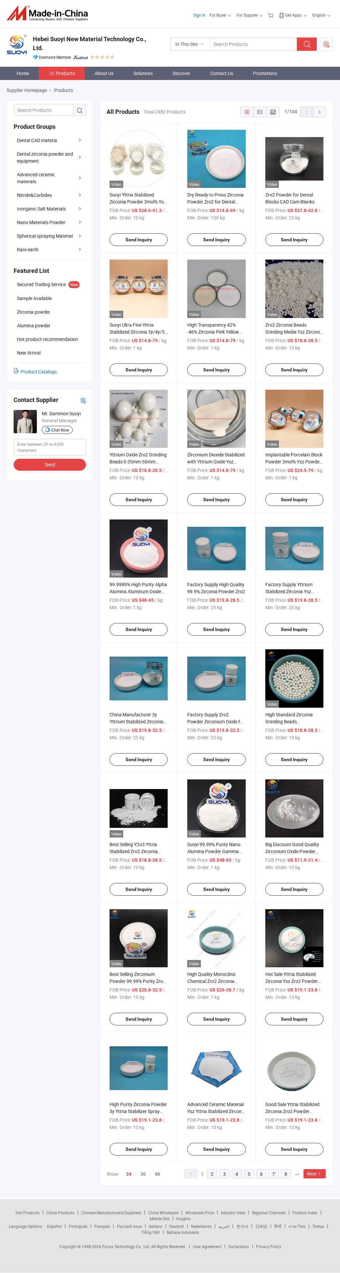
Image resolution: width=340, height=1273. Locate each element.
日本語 (261, 1226)
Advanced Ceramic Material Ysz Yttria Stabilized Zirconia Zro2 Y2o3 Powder (216, 1111)
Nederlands (201, 1226)
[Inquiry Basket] (271, 15)
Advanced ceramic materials (36, 178)
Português (78, 1226)
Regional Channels (269, 1212)
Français (102, 1226)
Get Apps (293, 15)
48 (157, 1174)
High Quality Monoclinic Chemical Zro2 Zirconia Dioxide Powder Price (211, 981)
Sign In (199, 15)
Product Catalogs (39, 371)
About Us (104, 73)
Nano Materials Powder (41, 222)
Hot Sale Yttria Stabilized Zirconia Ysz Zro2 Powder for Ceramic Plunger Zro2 (291, 981)
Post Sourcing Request (326, 44)
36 (143, 1174)
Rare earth (28, 249)
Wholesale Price (199, 1212)
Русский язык (129, 1226)
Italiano (155, 1226)
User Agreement (207, 1246)
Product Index (305, 1212)
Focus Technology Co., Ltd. (126, 1246)
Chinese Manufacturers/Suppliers (111, 1212)
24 (128, 1174)
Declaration (238, 1246)
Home (23, 73)
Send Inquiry (139, 239)
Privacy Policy (268, 1246)
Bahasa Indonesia (183, 1232)
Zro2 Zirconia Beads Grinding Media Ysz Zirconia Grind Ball (293, 332)
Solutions (143, 73)
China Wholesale (163, 1212)
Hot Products (28, 1212)
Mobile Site (159, 1218)
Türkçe (318, 1226)
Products (65, 73)
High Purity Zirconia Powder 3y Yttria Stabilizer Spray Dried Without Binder (138, 1111)
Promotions (265, 73)
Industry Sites (233, 1212)
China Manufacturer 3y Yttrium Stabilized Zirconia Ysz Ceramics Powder (136, 721)
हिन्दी (278, 1226)
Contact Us (221, 73)
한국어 (242, 1226)
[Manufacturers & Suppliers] (49, 13)
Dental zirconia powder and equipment (45, 157)
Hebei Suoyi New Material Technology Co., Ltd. (89, 43)
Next (312, 1173)
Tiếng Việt (150, 1232)
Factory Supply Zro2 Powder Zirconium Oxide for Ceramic (215, 721)
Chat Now (60, 430)
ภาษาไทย (297, 1226)
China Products (60, 1212)
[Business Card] (83, 400)
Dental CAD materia (37, 140)
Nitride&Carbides (34, 195)
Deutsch (176, 1226)
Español (54, 1226)
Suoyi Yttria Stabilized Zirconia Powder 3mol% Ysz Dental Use (138, 202)
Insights (183, 1218)
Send (50, 464)
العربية (223, 1226)
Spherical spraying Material (45, 236)
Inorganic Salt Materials (41, 208)
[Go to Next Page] (319, 112)
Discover (181, 73)
